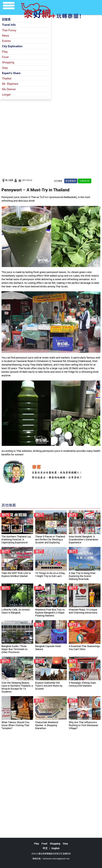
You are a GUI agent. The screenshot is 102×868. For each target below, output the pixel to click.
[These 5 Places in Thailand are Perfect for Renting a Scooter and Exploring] (51, 522)
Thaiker (7, 78)
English (55, 848)
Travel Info (9, 25)
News (5, 35)
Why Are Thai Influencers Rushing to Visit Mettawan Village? (83, 725)
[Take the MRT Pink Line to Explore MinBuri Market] (17, 559)
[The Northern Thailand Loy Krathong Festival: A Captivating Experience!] (17, 522)
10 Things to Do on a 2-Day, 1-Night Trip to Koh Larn (50, 574)
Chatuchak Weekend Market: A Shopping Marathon (46, 725)
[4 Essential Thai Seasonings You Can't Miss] (85, 632)
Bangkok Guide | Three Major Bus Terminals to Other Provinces (14, 649)
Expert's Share (11, 73)
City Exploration (12, 46)
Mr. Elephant (10, 84)
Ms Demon (9, 89)
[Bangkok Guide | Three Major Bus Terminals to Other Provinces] (17, 632)
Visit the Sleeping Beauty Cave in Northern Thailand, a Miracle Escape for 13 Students (17, 687)
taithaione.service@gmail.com (56, 858)
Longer (6, 94)
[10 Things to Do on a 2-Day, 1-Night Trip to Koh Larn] (51, 559)
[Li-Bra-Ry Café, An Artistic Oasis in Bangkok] (17, 595)
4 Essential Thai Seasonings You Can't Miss (84, 647)
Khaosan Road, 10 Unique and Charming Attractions (83, 611)
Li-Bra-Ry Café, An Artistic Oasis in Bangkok (15, 611)
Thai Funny (9, 30)
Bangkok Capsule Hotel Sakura (48, 647)
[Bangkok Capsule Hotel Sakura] (51, 632)
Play (5, 52)
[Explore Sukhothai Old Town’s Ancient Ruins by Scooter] (51, 668)
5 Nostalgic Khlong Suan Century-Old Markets (82, 684)
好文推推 (58, 181)
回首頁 (6, 19)
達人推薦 (9, 180)
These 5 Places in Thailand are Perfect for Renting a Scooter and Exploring (50, 539)
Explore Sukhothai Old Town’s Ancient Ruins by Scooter (48, 685)
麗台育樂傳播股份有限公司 (50, 853)
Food (5, 57)
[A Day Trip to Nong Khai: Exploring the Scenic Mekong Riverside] (85, 559)
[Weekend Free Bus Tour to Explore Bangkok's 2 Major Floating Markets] (51, 595)
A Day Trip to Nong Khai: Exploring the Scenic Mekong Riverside (82, 576)
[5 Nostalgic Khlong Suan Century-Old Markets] (85, 668)
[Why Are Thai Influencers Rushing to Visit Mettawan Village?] (85, 708)
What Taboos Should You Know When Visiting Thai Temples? (15, 725)
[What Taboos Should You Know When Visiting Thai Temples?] (17, 708)
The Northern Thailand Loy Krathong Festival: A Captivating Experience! (16, 539)
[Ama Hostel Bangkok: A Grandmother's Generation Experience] (85, 522)
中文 (45, 848)
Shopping (8, 62)
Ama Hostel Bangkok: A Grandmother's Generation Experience (83, 539)
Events (6, 41)
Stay (5, 68)
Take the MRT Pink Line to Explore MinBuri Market (16, 574)
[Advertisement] (51, 116)
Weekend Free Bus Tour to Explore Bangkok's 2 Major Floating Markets (50, 612)
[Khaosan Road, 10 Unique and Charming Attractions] (85, 595)
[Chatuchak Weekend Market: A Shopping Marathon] (51, 708)
